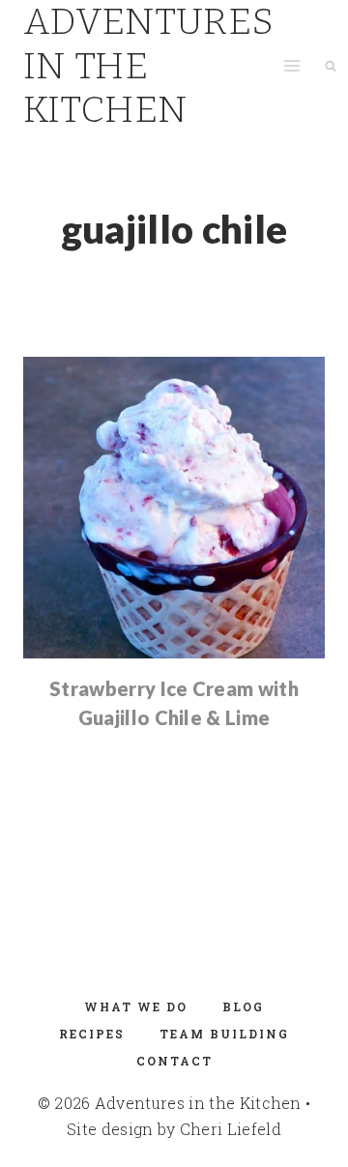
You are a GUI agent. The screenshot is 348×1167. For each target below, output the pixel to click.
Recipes (92, 1033)
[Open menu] (291, 66)
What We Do (136, 1006)
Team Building (224, 1033)
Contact (174, 1060)
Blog (243, 1006)
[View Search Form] (330, 65)
